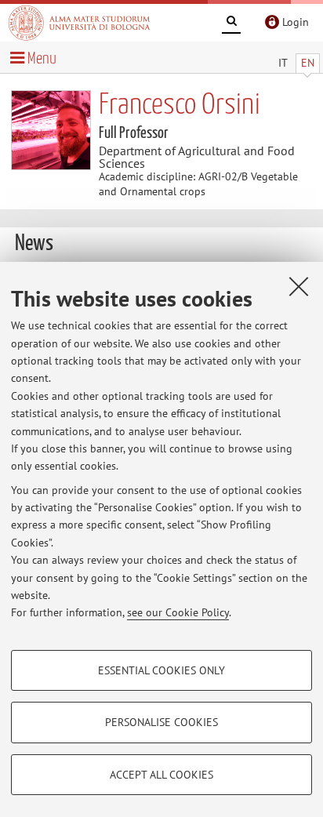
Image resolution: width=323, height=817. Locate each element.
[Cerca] (231, 23)
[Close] (298, 286)
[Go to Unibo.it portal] (79, 23)
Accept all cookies (161, 775)
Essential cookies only (161, 670)
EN (307, 63)
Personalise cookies (161, 722)
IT (283, 63)
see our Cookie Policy (178, 612)
